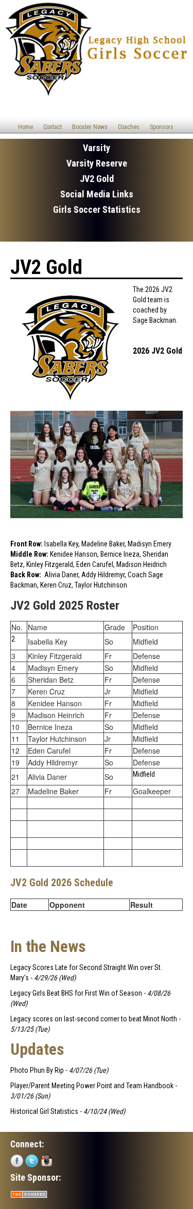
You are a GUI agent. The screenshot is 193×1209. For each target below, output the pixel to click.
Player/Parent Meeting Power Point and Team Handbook (91, 1086)
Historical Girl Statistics (44, 1111)
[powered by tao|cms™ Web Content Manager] (28, 1193)
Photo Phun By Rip (37, 1070)
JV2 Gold (97, 178)
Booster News (90, 127)
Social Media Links (96, 194)
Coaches (128, 127)
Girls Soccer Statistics (97, 209)
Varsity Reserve (96, 163)
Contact (52, 127)
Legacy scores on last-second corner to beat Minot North (93, 1019)
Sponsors (161, 127)
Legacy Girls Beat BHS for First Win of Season (76, 993)
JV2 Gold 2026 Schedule (61, 883)
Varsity (96, 147)
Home (25, 127)
